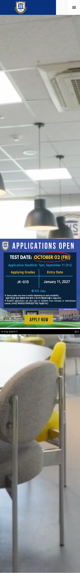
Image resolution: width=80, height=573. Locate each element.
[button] (74, 7)
